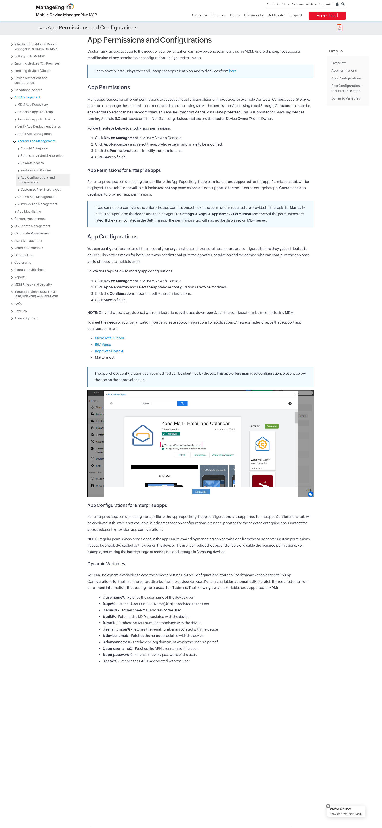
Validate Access (32, 163)
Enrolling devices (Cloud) (32, 71)
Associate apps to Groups (35, 112)
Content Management (30, 218)
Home (41, 28)
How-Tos (20, 311)
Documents (253, 15)
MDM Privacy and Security (33, 284)
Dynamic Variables (345, 98)
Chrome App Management (36, 197)
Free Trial (327, 15)
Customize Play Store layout (41, 189)
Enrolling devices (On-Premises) (37, 63)
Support (295, 15)
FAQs (18, 303)
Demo (235, 15)
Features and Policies (36, 170)
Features (219, 15)
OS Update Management (32, 226)
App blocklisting (29, 211)
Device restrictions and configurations (31, 80)
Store (286, 4)
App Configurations (346, 78)
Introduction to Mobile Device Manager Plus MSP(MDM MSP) (35, 46)
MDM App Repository (32, 104)
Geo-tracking (23, 255)
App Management (27, 97)
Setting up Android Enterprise (42, 155)
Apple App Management (35, 134)
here (232, 71)
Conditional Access (28, 90)
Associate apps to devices (36, 119)
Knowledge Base (26, 318)
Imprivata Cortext (109, 351)
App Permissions (344, 71)
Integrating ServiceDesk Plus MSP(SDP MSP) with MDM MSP (36, 294)
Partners (298, 4)
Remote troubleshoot (29, 270)
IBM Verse (103, 345)
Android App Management (36, 141)
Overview (199, 15)
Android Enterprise (34, 148)
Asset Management (28, 240)
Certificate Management (32, 233)
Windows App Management (37, 204)
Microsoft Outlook (110, 338)
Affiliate (311, 4)
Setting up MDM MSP (29, 56)
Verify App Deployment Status (39, 126)
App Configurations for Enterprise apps (346, 88)
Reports (20, 277)
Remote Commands (28, 248)
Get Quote (275, 15)
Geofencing (22, 262)
